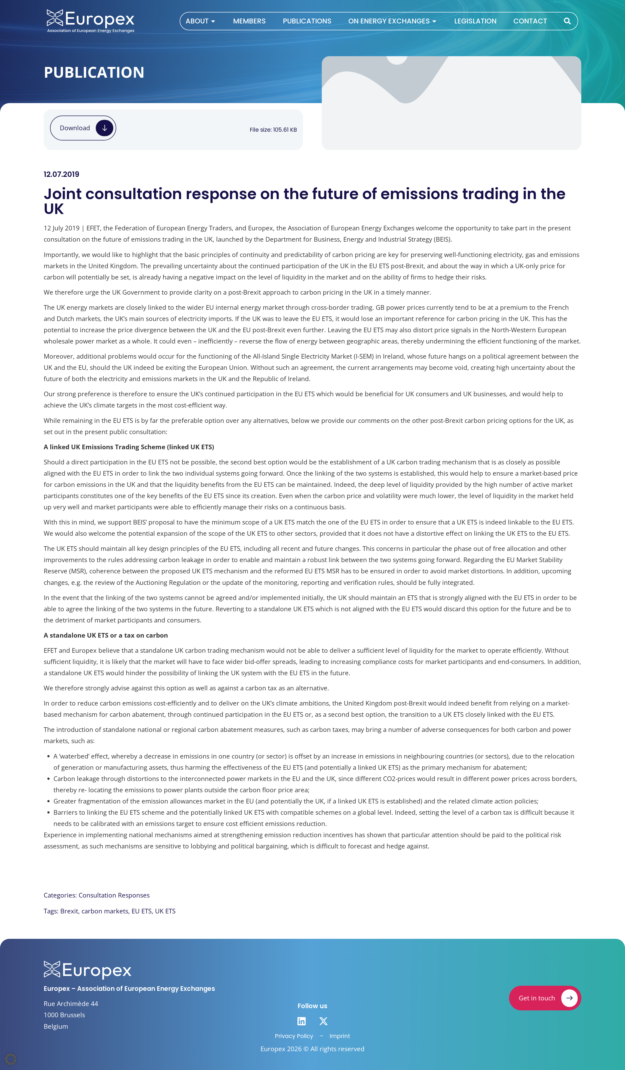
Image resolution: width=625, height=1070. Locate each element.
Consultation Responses (114, 895)
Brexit (69, 911)
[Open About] (213, 21)
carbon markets (105, 911)
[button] (10, 1059)
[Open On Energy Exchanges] (434, 21)
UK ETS (165, 911)
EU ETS (142, 911)
